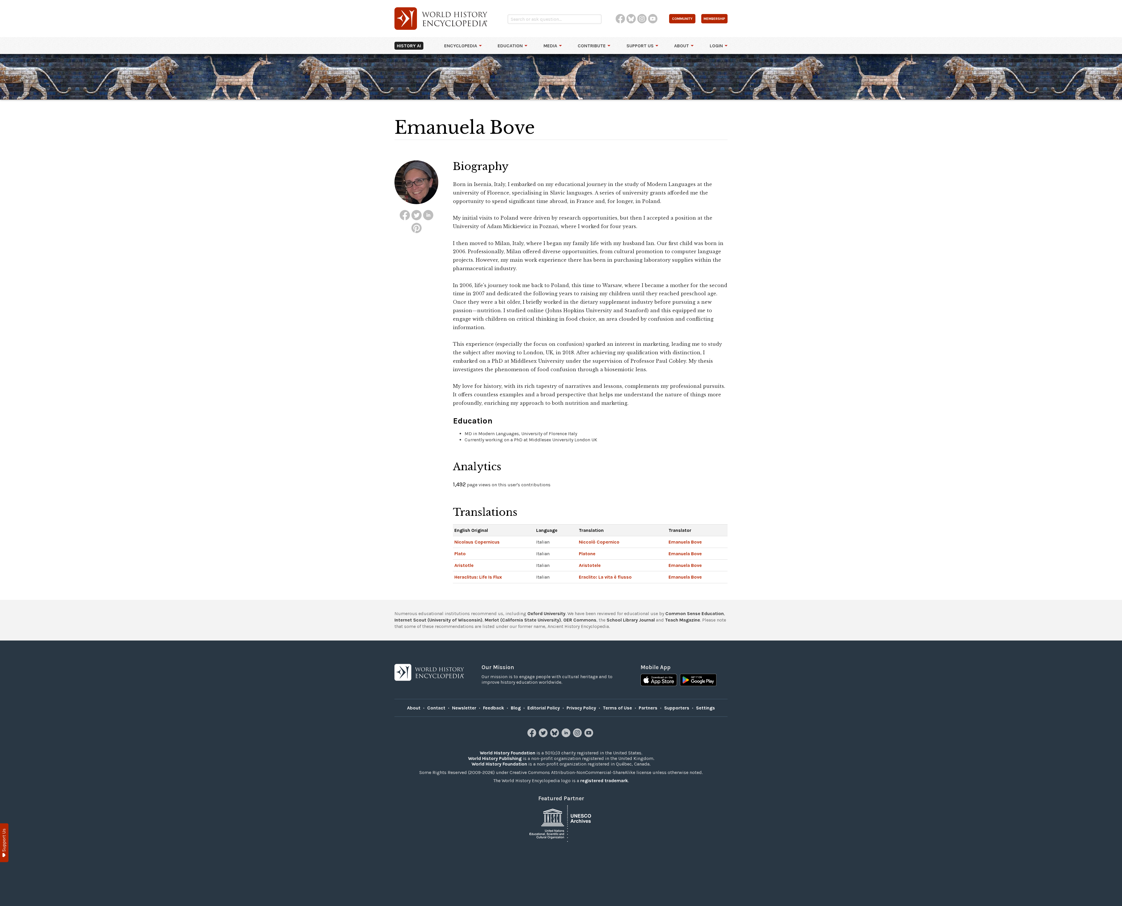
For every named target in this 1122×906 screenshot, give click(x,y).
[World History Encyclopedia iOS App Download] (658, 680)
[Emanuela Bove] (405, 215)
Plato (460, 553)
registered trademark (604, 780)
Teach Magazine (682, 620)
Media (550, 45)
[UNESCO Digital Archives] (561, 823)
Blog (516, 708)
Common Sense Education (694, 613)
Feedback (493, 708)
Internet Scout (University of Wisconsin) (438, 620)
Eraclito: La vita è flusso (605, 577)
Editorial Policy (543, 708)
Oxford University (546, 613)
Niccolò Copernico (599, 542)
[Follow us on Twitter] (544, 735)
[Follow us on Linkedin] (567, 735)
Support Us (640, 45)
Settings (705, 708)
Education (510, 45)
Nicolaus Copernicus (477, 542)
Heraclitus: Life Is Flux (478, 577)
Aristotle (464, 565)
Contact (436, 708)
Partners (648, 708)
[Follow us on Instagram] (578, 735)
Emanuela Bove (685, 542)
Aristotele (590, 565)
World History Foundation (507, 753)
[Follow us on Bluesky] (555, 735)
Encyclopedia (460, 45)
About (681, 45)
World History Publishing (495, 758)
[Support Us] (4, 842)
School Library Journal (631, 620)
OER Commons (579, 620)
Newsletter (464, 708)
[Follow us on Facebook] (532, 735)
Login (716, 45)
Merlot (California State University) (523, 620)
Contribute (592, 45)
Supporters (676, 708)
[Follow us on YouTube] (589, 735)
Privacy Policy (581, 708)
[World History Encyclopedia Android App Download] (698, 680)
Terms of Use (617, 708)
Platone (587, 553)
